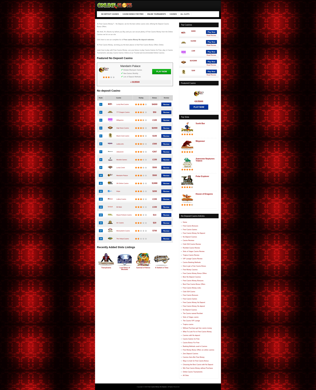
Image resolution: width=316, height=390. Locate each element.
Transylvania (106, 268)
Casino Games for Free (191, 339)
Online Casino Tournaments (193, 372)
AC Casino (120, 223)
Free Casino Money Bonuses (193, 281)
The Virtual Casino (122, 239)
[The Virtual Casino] (110, 240)
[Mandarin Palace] (104, 75)
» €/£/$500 (135, 82)
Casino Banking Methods (192, 262)
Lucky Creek (120, 167)
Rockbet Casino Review (191, 248)
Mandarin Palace (130, 66)
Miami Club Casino (122, 136)
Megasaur (200, 141)
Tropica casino (188, 324)
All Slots (186, 375)
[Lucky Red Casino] (110, 106)
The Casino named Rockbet (193, 313)
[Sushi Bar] (187, 132)
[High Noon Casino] (110, 130)
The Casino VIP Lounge (191, 321)
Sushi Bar (200, 123)
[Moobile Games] (110, 161)
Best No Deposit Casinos (192, 277)
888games (120, 120)
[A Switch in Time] (162, 259)
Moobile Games (121, 160)
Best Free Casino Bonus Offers (194, 284)
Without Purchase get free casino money (197, 328)
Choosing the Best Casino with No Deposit (198, 364)
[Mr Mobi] (110, 209)
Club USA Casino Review (192, 244)
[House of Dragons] (187, 203)
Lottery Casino (121, 199)
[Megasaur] (187, 150)
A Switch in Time (161, 268)
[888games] (110, 122)
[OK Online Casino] (110, 185)
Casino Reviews (188, 240)
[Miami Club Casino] (110, 137)
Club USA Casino (189, 291)
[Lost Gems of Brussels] (125, 259)
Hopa (118, 191)
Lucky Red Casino (122, 104)
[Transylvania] (106, 259)
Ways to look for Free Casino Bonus (196, 361)
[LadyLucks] (110, 145)
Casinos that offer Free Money (194, 357)
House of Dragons (204, 194)
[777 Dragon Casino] (110, 114)
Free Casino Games (190, 229)
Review (166, 104)
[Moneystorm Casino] (110, 232)
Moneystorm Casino (123, 231)
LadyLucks (120, 144)
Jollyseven (120, 152)
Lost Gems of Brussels (125, 268)
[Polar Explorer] (187, 185)
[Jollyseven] (110, 153)
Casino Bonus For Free (191, 343)
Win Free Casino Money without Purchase (198, 368)
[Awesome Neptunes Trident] (187, 168)
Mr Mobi (119, 207)
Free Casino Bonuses (190, 226)
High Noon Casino (122, 128)
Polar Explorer (202, 176)
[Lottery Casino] (110, 201)
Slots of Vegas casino (190, 317)
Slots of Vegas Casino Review (193, 251)
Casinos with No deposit (191, 335)
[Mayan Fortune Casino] (110, 216)
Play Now (161, 72)
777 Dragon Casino (123, 112)
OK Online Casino (122, 183)
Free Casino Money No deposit (194, 306)
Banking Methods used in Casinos (195, 346)
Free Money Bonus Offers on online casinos (198, 350)
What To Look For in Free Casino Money (197, 332)
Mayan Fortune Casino (124, 215)
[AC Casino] (110, 224)
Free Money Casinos (190, 270)
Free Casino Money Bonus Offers (195, 273)
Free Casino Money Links (192, 288)
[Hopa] (110, 193)
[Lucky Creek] (110, 169)
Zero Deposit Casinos (190, 354)
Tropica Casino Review (191, 255)
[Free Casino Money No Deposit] (115, 8)
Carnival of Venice (143, 268)
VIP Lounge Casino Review (192, 259)
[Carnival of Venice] (143, 259)
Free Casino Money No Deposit (194, 233)
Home (185, 222)
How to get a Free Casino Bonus (194, 266)
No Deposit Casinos (190, 237)
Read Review (211, 35)
